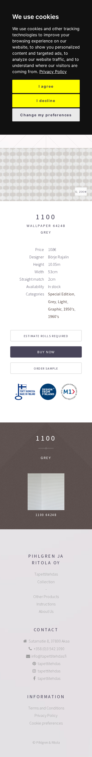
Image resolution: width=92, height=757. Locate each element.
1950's (68, 309)
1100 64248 (46, 515)
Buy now (46, 352)
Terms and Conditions (46, 707)
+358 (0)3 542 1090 (49, 648)
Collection (46, 581)
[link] (53, 71)
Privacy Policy (53, 71)
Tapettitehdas (46, 574)
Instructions (46, 603)
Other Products (46, 596)
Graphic (55, 309)
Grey (52, 301)
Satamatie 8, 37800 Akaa (49, 641)
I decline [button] (46, 100)
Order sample (46, 368)
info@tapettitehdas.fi (48, 656)
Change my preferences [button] (46, 115)
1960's (53, 316)
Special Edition (61, 293)
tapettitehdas (49, 663)
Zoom (83, 191)
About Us (46, 611)
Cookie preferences (46, 723)
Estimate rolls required (46, 336)
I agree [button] (46, 86)
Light (62, 301)
